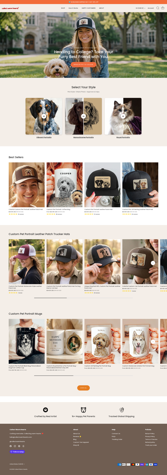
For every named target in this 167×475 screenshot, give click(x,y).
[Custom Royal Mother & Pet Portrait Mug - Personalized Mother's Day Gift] (65, 341)
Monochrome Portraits (83, 137)
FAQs (113, 436)
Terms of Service (151, 439)
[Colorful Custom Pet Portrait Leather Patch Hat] (27, 184)
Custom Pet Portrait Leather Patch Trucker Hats (39, 234)
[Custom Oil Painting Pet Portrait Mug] (102, 341)
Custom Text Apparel (81, 442)
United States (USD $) (16, 464)
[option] (83, 45)
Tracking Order (117, 439)
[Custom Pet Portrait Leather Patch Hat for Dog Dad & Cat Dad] (65, 261)
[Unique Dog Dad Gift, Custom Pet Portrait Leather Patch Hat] (102, 261)
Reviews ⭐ (77, 436)
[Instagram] (15, 446)
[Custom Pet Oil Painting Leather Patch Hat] (140, 184)
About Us (76, 434)
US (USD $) (140, 8)
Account (151, 8)
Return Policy (149, 434)
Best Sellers (16, 157)
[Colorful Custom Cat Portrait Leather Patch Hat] (140, 261)
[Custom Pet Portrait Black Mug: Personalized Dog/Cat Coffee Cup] (27, 341)
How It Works (73, 8)
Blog (74, 439)
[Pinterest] (19, 446)
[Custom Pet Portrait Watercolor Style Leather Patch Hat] (27, 261)
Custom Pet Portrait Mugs (25, 314)
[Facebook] (11, 446)
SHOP (63, 8)
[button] (14, 263)
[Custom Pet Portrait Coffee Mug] (65, 184)
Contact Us (116, 434)
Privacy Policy (150, 436)
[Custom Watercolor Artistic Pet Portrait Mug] (140, 341)
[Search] (158, 8)
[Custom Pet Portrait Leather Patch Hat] (102, 184)
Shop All (76, 445)
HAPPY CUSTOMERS (88, 8)
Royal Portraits (123, 137)
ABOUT (101, 8)
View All (83, 388)
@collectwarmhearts (17, 441)
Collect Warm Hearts (20, 469)
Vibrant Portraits (43, 137)
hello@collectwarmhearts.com (21, 437)
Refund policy (150, 442)
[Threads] (23, 446)
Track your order (151, 445)
